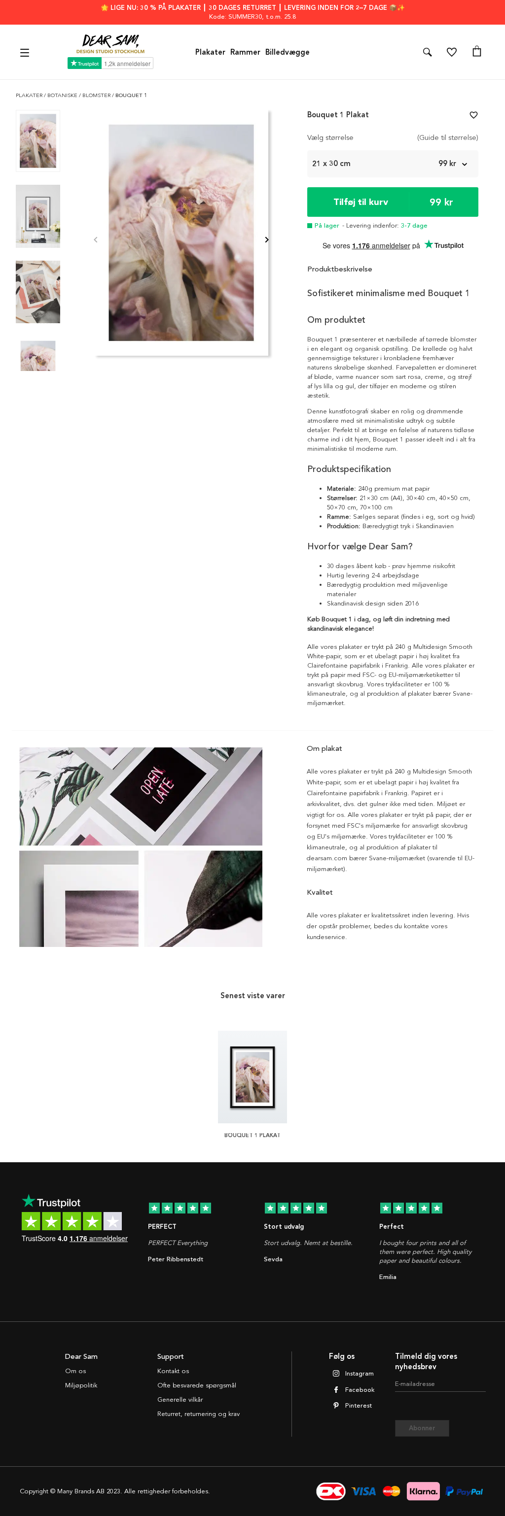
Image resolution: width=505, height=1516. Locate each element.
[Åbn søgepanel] (427, 52)
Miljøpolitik (81, 1385)
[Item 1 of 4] (181, 240)
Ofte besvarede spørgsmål (196, 1385)
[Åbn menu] (25, 51)
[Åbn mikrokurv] (477, 52)
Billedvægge (287, 52)
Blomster (97, 95)
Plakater (210, 52)
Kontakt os (173, 1371)
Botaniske (63, 95)
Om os (75, 1371)
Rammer (245, 52)
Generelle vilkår (180, 1400)
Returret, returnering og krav (198, 1414)
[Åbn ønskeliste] (451, 52)
